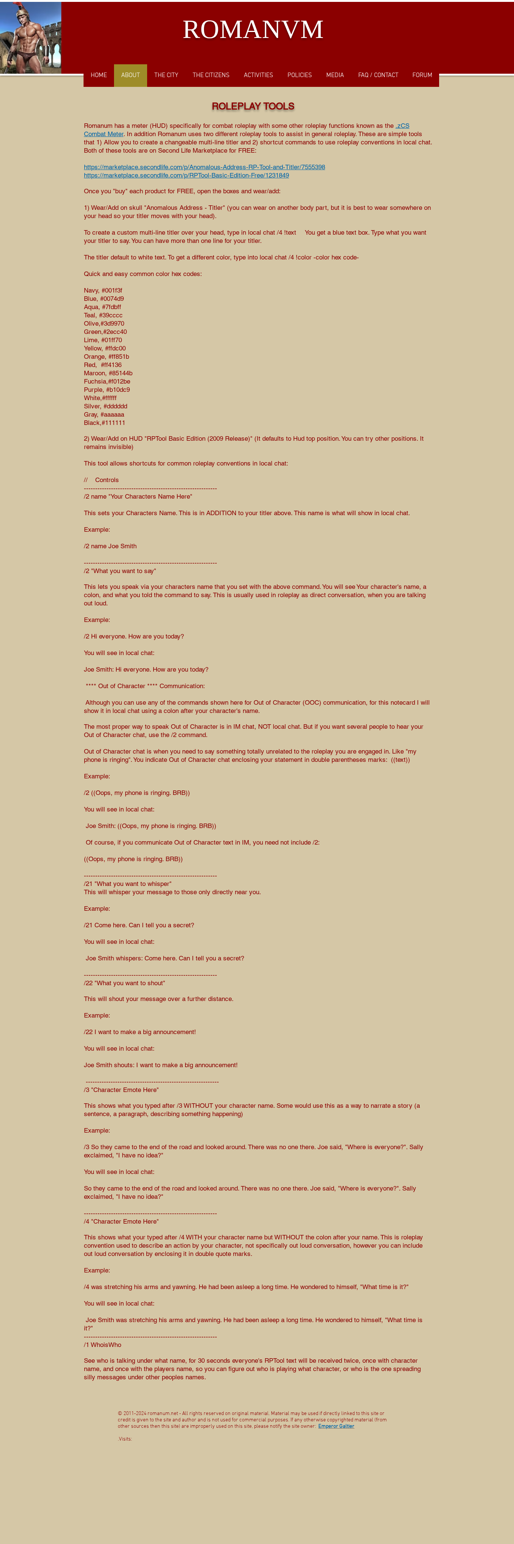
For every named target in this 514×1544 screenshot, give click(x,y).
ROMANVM (253, 29)
